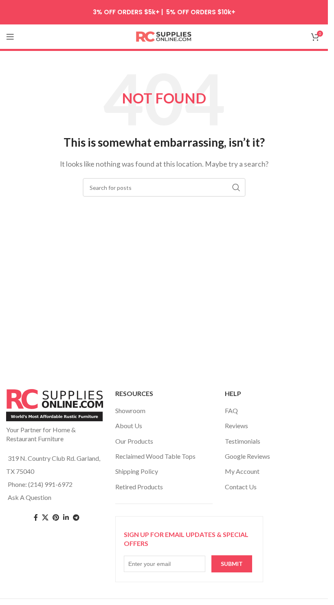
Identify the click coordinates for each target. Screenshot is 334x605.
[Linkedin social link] (66, 517)
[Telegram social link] (76, 517)
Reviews (236, 425)
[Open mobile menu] (10, 37)
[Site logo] (164, 36)
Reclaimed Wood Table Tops (155, 456)
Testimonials (242, 441)
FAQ (231, 410)
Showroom (130, 410)
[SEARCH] (236, 187)
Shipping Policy (136, 471)
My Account (242, 471)
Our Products (134, 441)
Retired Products (139, 487)
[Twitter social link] (45, 517)
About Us (128, 425)
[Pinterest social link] (56, 517)
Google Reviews (247, 456)
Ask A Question (29, 497)
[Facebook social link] (36, 517)
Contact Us (241, 487)
